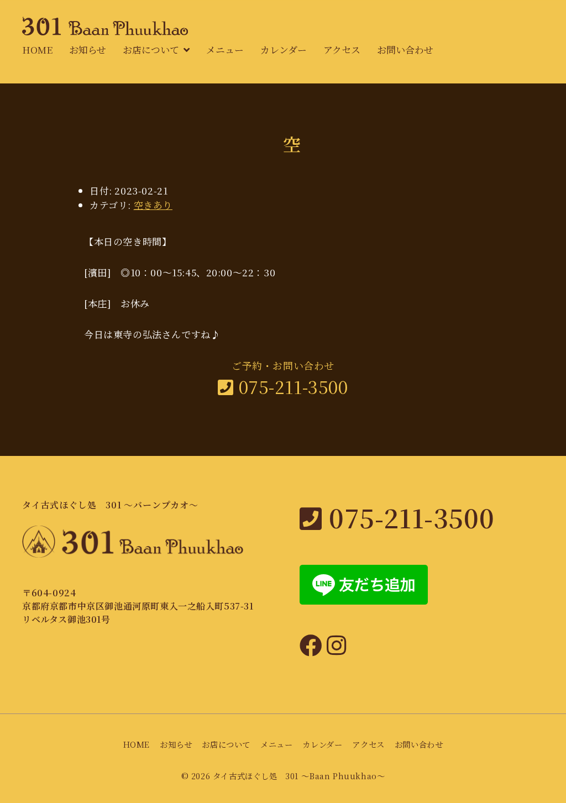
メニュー (225, 49)
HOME (37, 49)
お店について (151, 49)
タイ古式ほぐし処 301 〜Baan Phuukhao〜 (299, 775)
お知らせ (87, 49)
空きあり (153, 205)
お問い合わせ (405, 49)
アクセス (341, 49)
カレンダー (283, 49)
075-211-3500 (291, 386)
